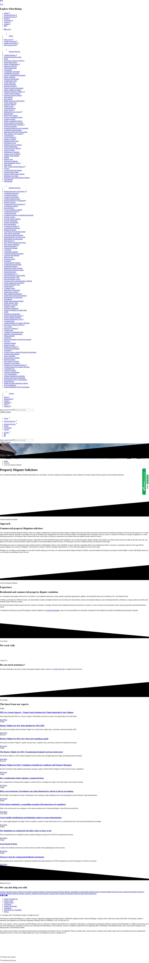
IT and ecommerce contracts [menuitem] (13, 210)
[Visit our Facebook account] (3, 895)
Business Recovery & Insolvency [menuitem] (15, 191)
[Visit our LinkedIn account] (1, 895)
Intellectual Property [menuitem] (10, 347)
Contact (6, 432)
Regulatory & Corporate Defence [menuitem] (15, 365)
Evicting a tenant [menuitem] (9, 217)
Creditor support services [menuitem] (12, 199)
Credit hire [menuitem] (7, 337)
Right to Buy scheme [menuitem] (11, 115)
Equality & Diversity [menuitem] (11, 43)
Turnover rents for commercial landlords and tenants (22, 857)
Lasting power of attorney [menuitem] (12, 154)
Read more (3, 746)
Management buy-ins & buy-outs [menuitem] (14, 237)
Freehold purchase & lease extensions (117, 892)
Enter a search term (6, 410)
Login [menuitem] (8, 29)
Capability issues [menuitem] (9, 288)
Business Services (10, 424)
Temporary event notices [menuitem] (12, 363)
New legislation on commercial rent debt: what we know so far (25, 831)
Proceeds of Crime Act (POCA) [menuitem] (14, 61)
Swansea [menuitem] (7, 406)
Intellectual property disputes (21, 893)
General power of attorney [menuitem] (12, 148)
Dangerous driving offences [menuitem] (13, 95)
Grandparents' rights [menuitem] (10, 81)
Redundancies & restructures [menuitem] (13, 297)
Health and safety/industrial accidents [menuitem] (16, 383)
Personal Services (9, 421)
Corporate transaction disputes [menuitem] (13, 235)
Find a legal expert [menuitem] (10, 45)
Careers (6, 429)
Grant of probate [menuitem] (9, 150)
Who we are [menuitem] (8, 39)
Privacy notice (8, 901)
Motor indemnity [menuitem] (9, 336)
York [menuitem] (6, 404)
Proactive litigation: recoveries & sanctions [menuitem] (17, 339)
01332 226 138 (59, 669)
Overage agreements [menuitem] (10, 221)
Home (6, 461)
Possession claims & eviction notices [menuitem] (15, 132)
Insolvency (140, 892)
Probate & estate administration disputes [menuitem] (16, 177)
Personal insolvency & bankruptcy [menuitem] (15, 200)
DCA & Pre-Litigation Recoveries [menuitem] (15, 242)
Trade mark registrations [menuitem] (11, 348)
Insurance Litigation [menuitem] (10, 328)
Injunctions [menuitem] (7, 261)
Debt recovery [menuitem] (8, 257)
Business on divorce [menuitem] (10, 66)
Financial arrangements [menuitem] (11, 79)
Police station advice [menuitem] (10, 62)
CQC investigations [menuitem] (10, 374)
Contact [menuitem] (6, 24)
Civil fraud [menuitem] (7, 250)
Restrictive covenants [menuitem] (11, 305)
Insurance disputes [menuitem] (10, 272)
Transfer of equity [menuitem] (9, 119)
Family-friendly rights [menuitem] (11, 303)
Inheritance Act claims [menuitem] (11, 176)
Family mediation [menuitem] (9, 77)
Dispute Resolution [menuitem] (10, 246)
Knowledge (8, 428)
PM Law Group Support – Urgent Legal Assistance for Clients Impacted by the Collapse (36, 712)
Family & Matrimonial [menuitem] (11, 64)
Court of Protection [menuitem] (10, 137)
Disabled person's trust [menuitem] (11, 141)
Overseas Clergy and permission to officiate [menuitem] (18, 281)
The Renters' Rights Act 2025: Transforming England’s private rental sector (31, 752)
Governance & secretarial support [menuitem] (14, 232)
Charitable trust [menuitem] (9, 135)
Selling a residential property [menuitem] (13, 121)
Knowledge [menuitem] (8, 20)
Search (8, 412)
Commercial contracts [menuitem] (11, 206)
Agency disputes (18, 892)
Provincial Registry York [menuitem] (12, 284)
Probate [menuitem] (6, 157)
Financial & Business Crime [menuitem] (13, 319)
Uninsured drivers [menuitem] (10, 108)
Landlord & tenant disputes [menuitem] (12, 130)
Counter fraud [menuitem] (8, 330)
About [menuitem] (6, 13)
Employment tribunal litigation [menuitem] (14, 301)
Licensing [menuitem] (7, 350)
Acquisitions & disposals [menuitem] (12, 228)
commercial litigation (53, 610)
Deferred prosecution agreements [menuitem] (14, 378)
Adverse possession (6, 892)
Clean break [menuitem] (8, 70)
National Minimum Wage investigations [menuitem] (16, 387)
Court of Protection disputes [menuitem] (13, 170)
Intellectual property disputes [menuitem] (13, 268)
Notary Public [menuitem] (8, 110)
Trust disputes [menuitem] (8, 179)
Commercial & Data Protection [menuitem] (14, 204)
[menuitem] (5, 26)
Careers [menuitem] (6, 22)
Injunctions (133, 892)
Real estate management (88, 893)
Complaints (7, 908)
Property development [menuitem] (11, 222)
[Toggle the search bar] (5, 436)
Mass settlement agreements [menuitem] (13, 294)
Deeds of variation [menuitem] (10, 139)
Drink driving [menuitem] (8, 97)
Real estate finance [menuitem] (10, 224)
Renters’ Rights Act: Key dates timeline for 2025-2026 (22, 726)
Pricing (6, 912)
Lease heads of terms (8, 844)
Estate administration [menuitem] (10, 146)
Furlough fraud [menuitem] (9, 381)
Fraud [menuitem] (6, 59)
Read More (3, 720)
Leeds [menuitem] (6, 401)
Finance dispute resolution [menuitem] (12, 317)
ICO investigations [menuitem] (10, 385)
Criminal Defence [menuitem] (10, 55)
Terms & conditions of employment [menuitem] (15, 310)
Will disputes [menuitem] (8, 181)
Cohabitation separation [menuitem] (11, 73)
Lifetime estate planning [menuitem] (11, 156)
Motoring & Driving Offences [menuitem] (14, 92)
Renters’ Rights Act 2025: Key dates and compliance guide (24, 739)
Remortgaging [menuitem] (8, 114)
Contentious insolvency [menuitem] (11, 193)
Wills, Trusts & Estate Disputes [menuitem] (14, 167)
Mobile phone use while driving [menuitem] (14, 101)
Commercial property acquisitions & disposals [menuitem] (18, 215)
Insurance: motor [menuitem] (9, 345)
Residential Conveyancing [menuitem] (12, 112)
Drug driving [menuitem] (8, 99)
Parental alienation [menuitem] (10, 84)
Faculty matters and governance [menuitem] (14, 283)
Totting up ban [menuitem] (8, 106)
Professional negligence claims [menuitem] (14, 270)
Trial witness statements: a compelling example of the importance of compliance (33, 804)
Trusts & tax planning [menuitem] (11, 161)
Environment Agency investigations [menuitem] (15, 380)
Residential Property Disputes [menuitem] (13, 124)
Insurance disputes (6, 893)
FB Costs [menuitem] (7, 341)
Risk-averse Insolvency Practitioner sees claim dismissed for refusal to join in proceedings (36, 791)
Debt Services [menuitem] (8, 241)
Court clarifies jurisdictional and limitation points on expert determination (31, 817)
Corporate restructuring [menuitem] (11, 197)
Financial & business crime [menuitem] (12, 57)
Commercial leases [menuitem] (10, 213)
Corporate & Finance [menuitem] (11, 226)
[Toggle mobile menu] (0, 1)
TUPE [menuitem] (6, 312)
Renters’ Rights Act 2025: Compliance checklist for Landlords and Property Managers (36, 765)
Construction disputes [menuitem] (11, 252)
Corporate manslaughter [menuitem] (11, 372)
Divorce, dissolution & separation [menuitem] (14, 75)
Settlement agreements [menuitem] (11, 308)
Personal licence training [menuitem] (12, 358)
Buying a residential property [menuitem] (13, 117)
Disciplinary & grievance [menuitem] (12, 290)
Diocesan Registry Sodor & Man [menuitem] (14, 275)
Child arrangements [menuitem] (10, 68)
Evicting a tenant (99, 892)
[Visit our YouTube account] (7, 895)
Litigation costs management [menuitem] (13, 334)
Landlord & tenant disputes (40, 893)
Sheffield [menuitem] (7, 402)
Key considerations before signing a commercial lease (22, 778)
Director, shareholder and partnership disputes (79, 892)
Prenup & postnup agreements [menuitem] (13, 88)
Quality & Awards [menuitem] (10, 41)
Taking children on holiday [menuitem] (12, 90)
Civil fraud (27, 892)
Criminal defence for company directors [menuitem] (16, 323)
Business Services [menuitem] (10, 17)
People (6, 426)
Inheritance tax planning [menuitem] (11, 152)
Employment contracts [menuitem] (11, 292)
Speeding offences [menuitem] (10, 104)
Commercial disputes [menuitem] (10, 248)
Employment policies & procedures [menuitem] (15, 295)
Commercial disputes (38, 892)
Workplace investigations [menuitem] (12, 314)
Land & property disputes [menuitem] (12, 219)
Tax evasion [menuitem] (8, 327)
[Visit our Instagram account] (5, 895)
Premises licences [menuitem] (9, 359)
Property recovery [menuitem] (10, 202)
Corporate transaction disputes (55, 892)
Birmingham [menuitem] (8, 399)
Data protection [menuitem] (9, 208)
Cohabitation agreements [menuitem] (12, 71)
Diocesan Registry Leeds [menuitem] (12, 279)
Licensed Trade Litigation (57, 893)
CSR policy (8, 904)
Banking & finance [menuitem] (10, 230)
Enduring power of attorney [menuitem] (13, 145)
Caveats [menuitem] (6, 168)
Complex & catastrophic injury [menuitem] (14, 332)
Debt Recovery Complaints (12, 910)
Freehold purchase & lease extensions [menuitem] (16, 128)
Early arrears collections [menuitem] (11, 244)
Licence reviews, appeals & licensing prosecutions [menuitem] (20, 352)
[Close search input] (2, 4)
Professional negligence (73, 893)
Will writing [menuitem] (8, 165)
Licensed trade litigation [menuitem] (11, 255)
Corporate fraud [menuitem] (9, 321)
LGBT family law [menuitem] (10, 82)
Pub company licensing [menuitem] (11, 361)
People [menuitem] (6, 18)
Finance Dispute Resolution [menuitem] (13, 316)
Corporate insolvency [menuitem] (11, 195)
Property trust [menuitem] (8, 159)
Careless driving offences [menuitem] (12, 93)
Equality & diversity (10, 906)
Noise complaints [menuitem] (9, 356)
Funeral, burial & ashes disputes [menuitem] (14, 174)
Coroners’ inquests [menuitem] (10, 370)
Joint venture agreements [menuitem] (12, 233)
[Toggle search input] (1, 4)
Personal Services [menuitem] (10, 15)
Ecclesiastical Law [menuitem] (10, 274)
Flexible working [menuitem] (9, 306)
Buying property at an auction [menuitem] (13, 123)
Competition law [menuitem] (9, 369)
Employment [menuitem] (8, 286)
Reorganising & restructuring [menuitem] (13, 239)
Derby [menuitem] (6, 397)
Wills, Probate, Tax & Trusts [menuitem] (13, 134)
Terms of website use (11, 899)
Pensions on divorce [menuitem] (10, 86)
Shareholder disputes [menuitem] (10, 266)
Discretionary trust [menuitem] (10, 143)
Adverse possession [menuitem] (10, 126)
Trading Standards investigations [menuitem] (14, 376)
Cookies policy (9, 902)
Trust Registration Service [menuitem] (12, 163)
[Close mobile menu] (2, 1)
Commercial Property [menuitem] (11, 211)
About (6, 418)
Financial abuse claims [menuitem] (11, 172)
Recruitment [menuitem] (8, 299)
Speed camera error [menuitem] (10, 103)
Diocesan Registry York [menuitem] (11, 277)
